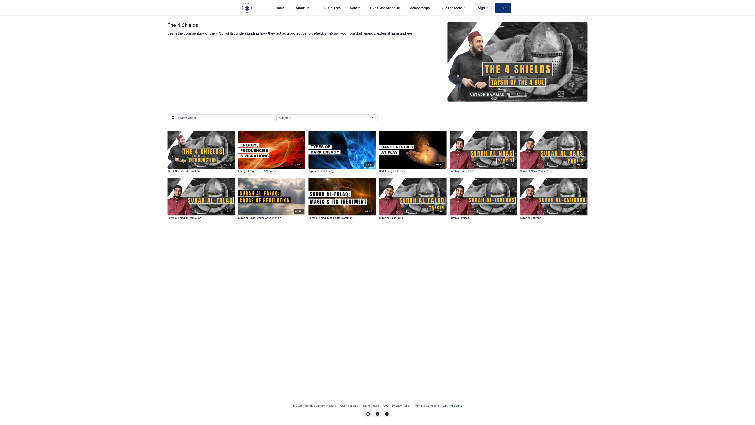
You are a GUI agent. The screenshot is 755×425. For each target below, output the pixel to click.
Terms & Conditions (427, 405)
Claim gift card (349, 405)
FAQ (385, 405)
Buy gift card (371, 405)
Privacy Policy (401, 405)
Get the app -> (452, 405)
